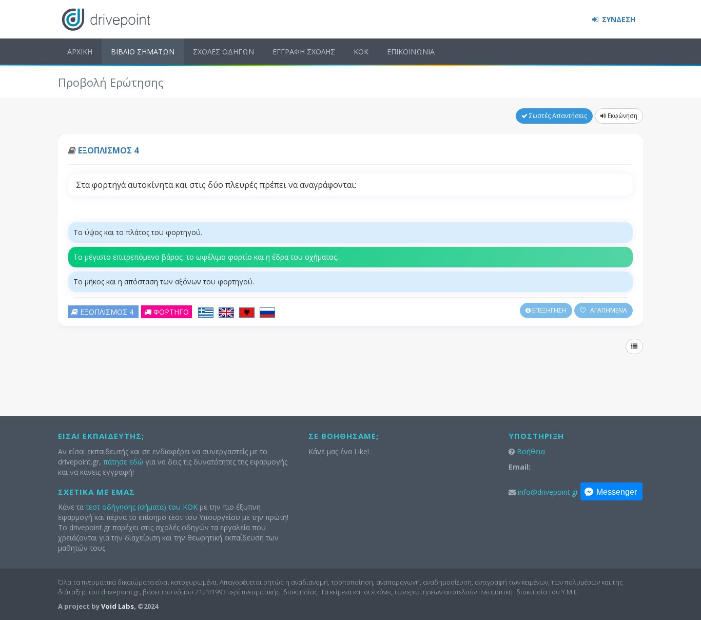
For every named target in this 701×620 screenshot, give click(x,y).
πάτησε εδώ (123, 462)
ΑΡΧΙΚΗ (79, 51)
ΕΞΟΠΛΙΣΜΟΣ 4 (108, 150)
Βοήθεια (531, 451)
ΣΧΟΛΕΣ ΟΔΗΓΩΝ (223, 51)
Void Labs (117, 606)
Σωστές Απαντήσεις (557, 115)
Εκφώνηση (621, 115)
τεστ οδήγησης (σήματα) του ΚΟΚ (142, 507)
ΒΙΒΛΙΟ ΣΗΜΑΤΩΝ (142, 51)
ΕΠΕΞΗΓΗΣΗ (549, 310)
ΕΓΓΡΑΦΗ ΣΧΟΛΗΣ (303, 51)
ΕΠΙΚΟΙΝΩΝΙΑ (411, 51)
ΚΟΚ (361, 51)
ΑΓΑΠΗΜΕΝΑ (608, 310)
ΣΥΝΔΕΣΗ (617, 19)
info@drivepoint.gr (548, 492)
